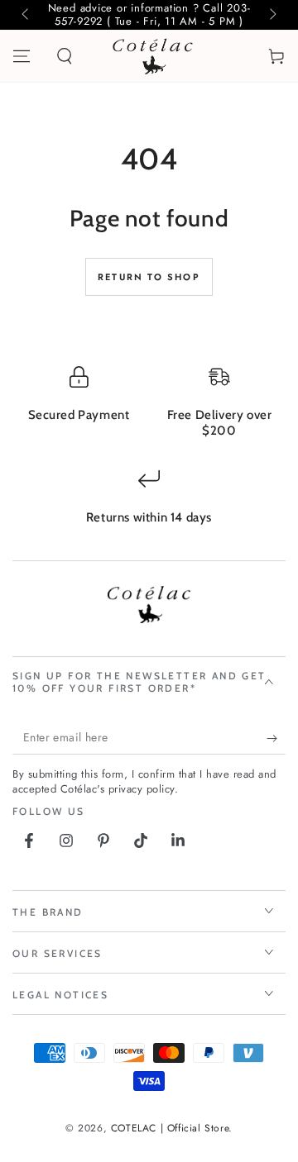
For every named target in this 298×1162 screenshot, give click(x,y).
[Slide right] (271, 15)
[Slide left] (26, 15)
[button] (64, 56)
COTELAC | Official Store (169, 1128)
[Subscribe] (276, 738)
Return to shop (149, 276)
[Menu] (21, 56)
